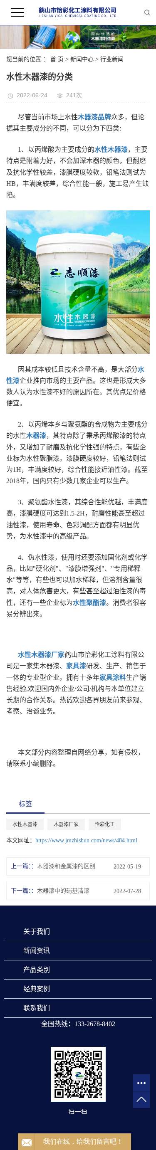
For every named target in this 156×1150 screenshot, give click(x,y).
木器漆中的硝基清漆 (63, 891)
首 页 (57, 59)
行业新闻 (112, 59)
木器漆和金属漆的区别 (66, 866)
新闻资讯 (36, 950)
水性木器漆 (24, 824)
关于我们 (36, 931)
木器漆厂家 (66, 824)
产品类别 (36, 969)
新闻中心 (82, 59)
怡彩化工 (105, 824)
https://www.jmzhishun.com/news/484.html (86, 840)
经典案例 (36, 988)
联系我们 (36, 1008)
